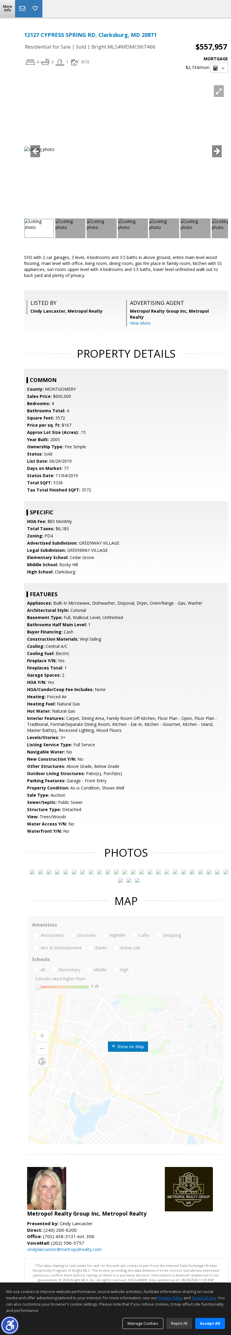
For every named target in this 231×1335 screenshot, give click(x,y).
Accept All (210, 1323)
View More (140, 323)
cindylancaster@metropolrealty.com (64, 1249)
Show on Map (130, 1046)
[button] (10, 1325)
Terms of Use (204, 1297)
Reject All (179, 1323)
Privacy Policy (170, 1297)
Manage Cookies (143, 1323)
